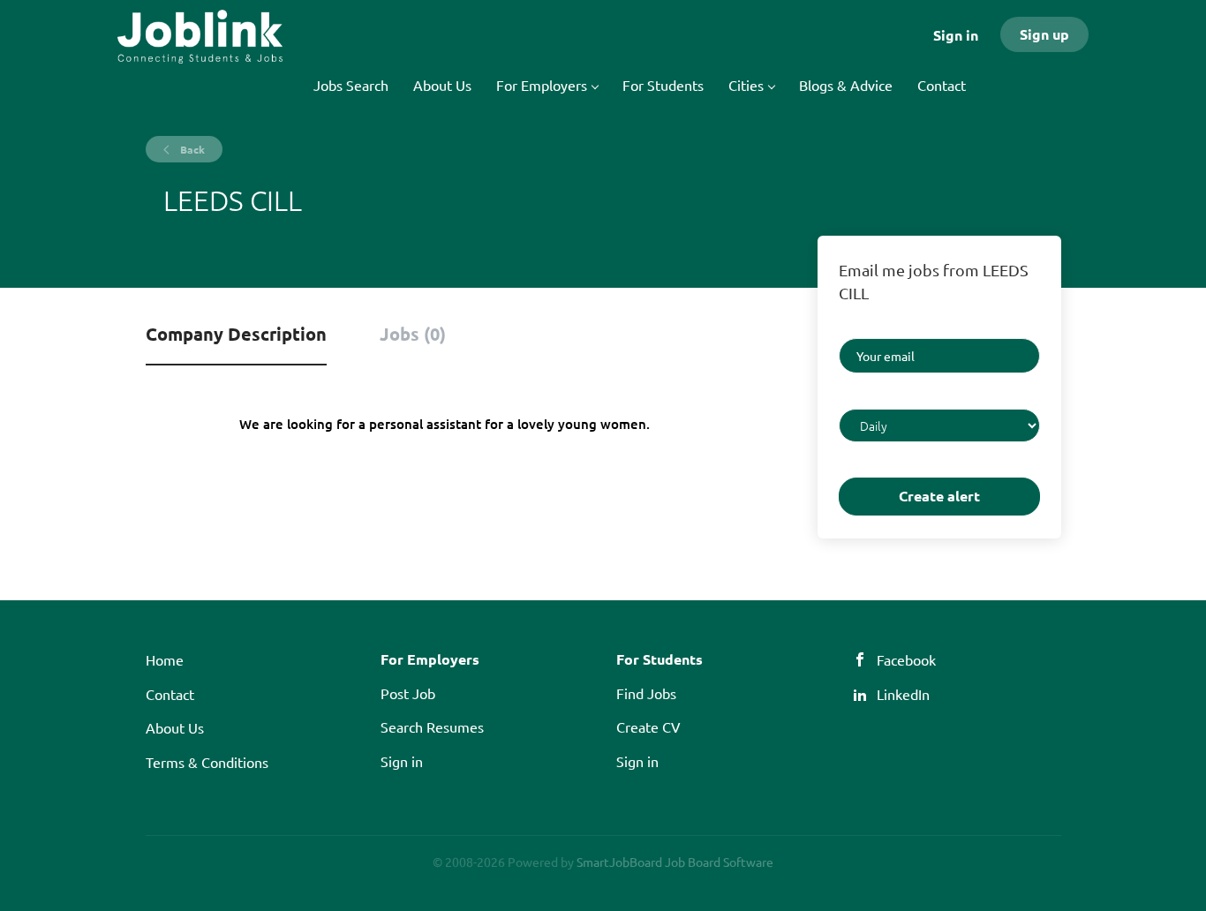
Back (191, 149)
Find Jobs (646, 693)
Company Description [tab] (236, 333)
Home (165, 659)
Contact (170, 694)
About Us (175, 727)
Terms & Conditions (207, 762)
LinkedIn (903, 694)
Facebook (906, 659)
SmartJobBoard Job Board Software (675, 862)
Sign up (1044, 34)
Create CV (648, 726)
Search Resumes (432, 726)
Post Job (408, 693)
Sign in (955, 35)
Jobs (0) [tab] (413, 333)
